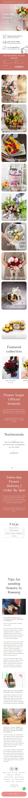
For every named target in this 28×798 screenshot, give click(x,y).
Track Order (15, 772)
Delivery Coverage (7, 772)
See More (6, 21)
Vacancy (13, 781)
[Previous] (22, 31)
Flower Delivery (7, 779)
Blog (13, 779)
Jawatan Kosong (19, 781)
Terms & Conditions (9, 777)
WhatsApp (7, 781)
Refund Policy (18, 774)
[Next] (25, 31)
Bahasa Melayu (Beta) (19, 779)
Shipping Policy (10, 774)
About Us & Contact (19, 777)
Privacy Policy (22, 772)
